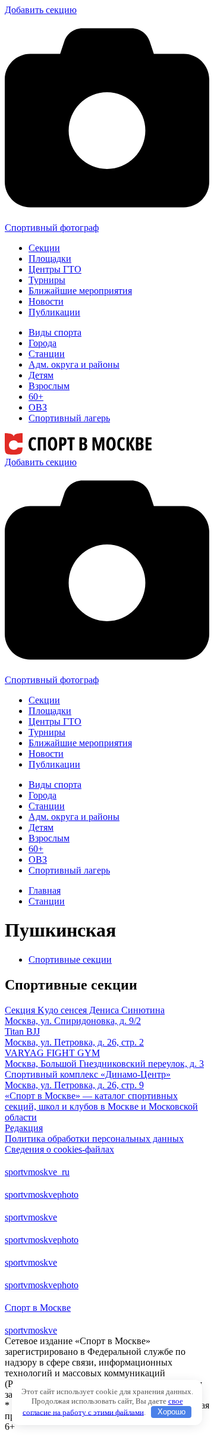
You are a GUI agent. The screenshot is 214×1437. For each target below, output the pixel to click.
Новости (46, 301)
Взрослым (49, 386)
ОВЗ (38, 407)
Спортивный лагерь (69, 418)
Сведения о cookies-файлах (59, 1149)
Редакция (24, 1128)
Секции (44, 248)
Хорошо (171, 1411)
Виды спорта (55, 332)
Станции (47, 354)
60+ (36, 397)
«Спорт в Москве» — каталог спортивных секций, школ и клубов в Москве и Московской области (101, 1106)
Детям (41, 375)
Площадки (50, 258)
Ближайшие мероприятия (80, 291)
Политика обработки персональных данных (94, 1139)
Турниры (47, 280)
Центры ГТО (55, 269)
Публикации (54, 312)
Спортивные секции (70, 959)
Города (42, 343)
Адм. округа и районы (74, 364)
